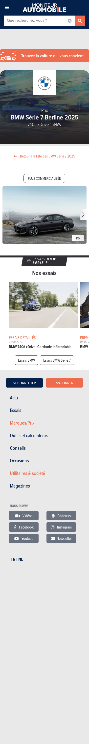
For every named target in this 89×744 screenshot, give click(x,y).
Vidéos (27, 515)
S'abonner (64, 383)
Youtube (27, 538)
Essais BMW (26, 360)
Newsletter (64, 538)
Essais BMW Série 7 (57, 360)
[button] (83, 214)
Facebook (26, 527)
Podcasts (64, 515)
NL (20, 559)
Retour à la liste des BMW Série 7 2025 (47, 156)
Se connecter (24, 383)
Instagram (64, 527)
